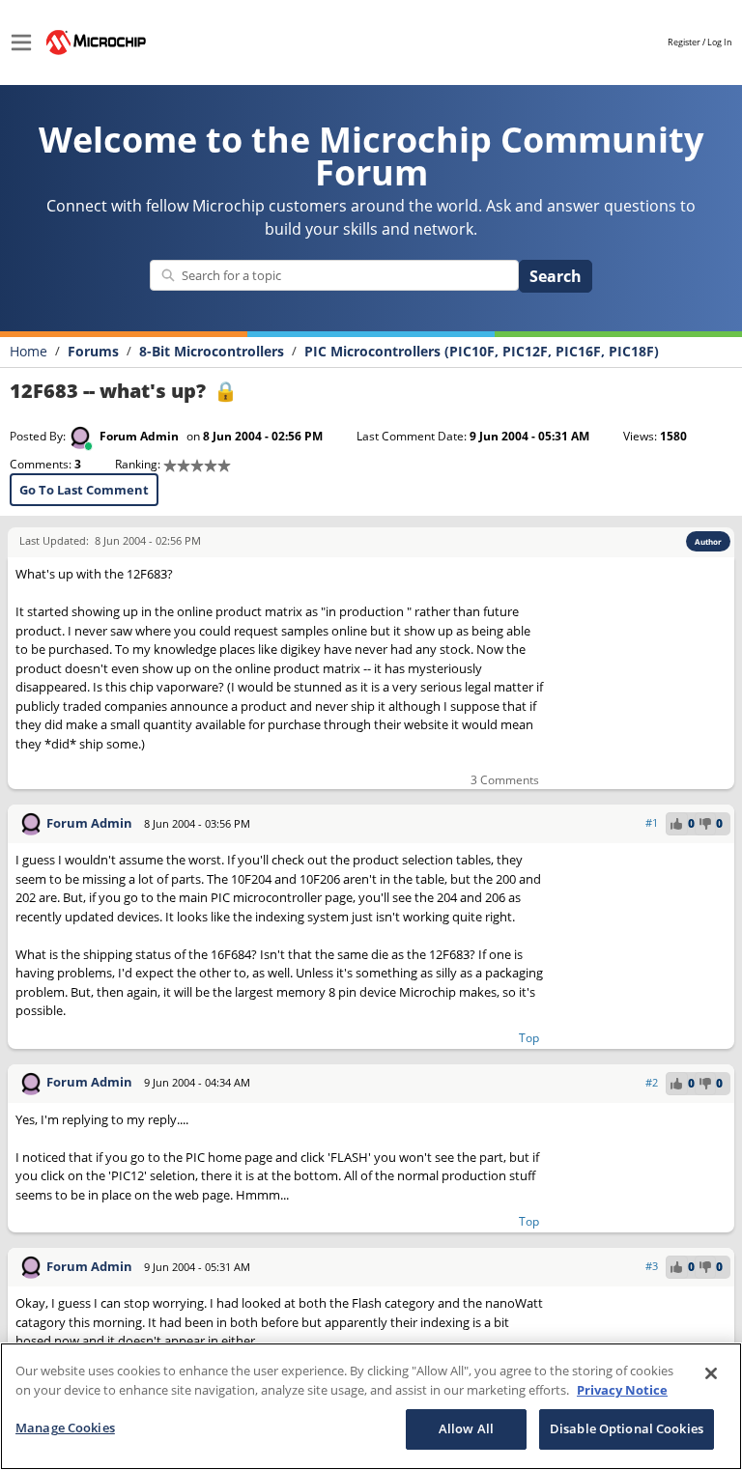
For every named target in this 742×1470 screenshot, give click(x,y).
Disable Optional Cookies (626, 1428)
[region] (371, 1406)
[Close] (711, 1373)
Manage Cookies (65, 1427)
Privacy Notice (622, 1390)
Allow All (466, 1428)
